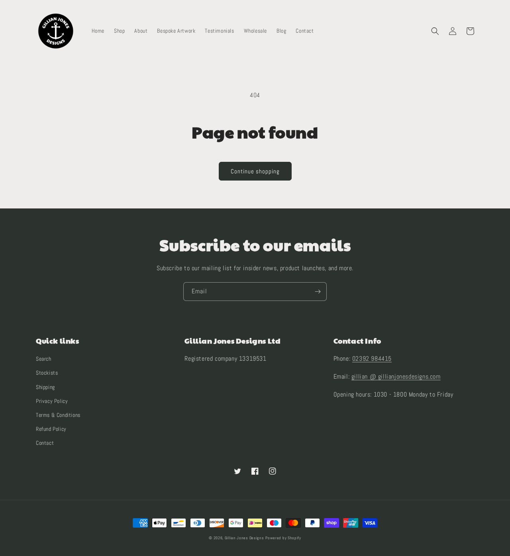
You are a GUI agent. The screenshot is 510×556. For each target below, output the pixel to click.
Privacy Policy (52, 401)
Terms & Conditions (58, 414)
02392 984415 (372, 358)
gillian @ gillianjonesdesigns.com (396, 376)
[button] (435, 31)
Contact (45, 442)
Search (43, 358)
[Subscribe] (317, 291)
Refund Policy (51, 428)
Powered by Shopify (283, 537)
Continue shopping (255, 171)
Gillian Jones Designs (244, 537)
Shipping (45, 387)
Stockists (47, 372)
